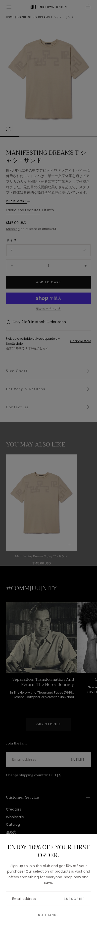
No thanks (48, 914)
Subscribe (74, 898)
